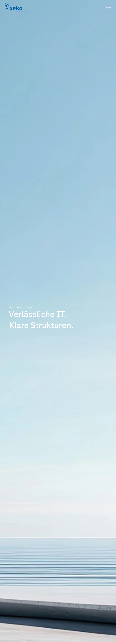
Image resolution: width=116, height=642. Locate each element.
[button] (107, 7)
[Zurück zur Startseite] (17, 7)
